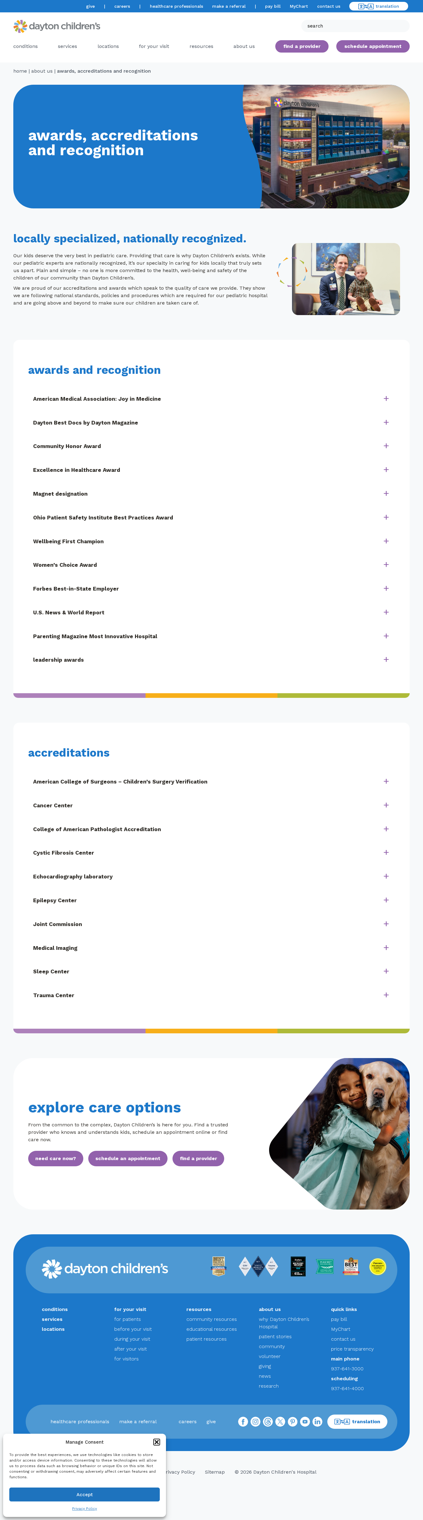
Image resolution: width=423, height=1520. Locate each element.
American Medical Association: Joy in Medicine (97, 399)
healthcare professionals (176, 6)
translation (387, 6)
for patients (127, 1319)
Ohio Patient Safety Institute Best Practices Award (103, 517)
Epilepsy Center (55, 900)
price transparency (352, 1349)
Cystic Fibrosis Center (63, 853)
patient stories (275, 1336)
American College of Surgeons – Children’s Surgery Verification (120, 782)
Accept (84, 1494)
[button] (157, 1442)
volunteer (270, 1356)
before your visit (133, 1329)
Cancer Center (53, 805)
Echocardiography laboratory (73, 876)
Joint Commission (57, 924)
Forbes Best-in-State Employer (76, 589)
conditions (25, 46)
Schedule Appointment (373, 46)
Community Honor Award (67, 446)
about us (42, 71)
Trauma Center (53, 995)
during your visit (132, 1339)
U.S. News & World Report (68, 612)
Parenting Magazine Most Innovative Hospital (95, 636)
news (265, 1376)
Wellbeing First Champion (68, 541)
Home (20, 71)
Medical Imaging (55, 948)
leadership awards (58, 660)
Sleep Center (51, 971)
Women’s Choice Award (65, 565)
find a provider (302, 46)
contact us (328, 6)
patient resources (206, 1339)
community (272, 1346)
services (67, 46)
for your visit (154, 46)
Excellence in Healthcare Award (76, 470)
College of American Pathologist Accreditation (97, 829)
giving (265, 1366)
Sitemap (215, 1472)
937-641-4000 (347, 1388)
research (269, 1386)
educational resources (211, 1329)
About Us (244, 46)
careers (122, 6)
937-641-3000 (347, 1369)
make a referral (229, 6)
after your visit (130, 1349)
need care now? (55, 1158)
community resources (211, 1319)
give (90, 6)
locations (108, 46)
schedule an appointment (127, 1158)
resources (201, 46)
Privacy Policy (84, 1508)
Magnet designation (60, 494)
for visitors (126, 1359)
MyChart (299, 6)
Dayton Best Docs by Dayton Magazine (85, 423)
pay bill (273, 6)
